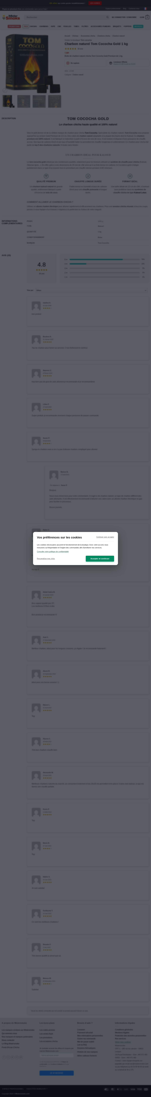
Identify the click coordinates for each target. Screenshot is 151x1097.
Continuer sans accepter (105, 537)
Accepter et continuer (99, 559)
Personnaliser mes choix (46, 558)
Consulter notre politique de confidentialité (53, 552)
